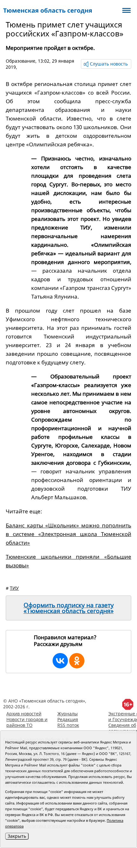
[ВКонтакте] (60, 660)
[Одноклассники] (76, 660)
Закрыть (17, 836)
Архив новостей (23, 714)
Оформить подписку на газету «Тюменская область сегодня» (69, 608)
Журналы (67, 714)
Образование (20, 61)
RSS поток (68, 725)
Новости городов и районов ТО (26, 722)
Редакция (67, 719)
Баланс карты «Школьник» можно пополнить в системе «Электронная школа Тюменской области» (68, 534)
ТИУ (14, 588)
